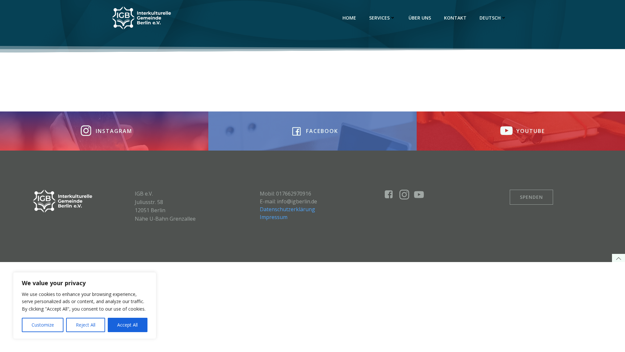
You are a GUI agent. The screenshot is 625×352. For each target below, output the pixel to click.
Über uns (420, 18)
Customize (43, 325)
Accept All (127, 325)
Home (349, 18)
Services (379, 18)
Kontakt (455, 18)
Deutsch (490, 18)
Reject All (85, 325)
